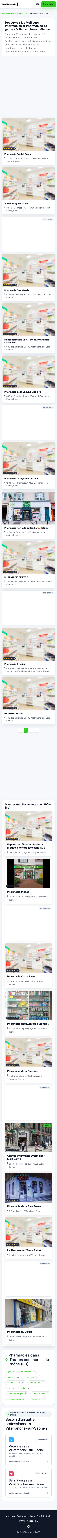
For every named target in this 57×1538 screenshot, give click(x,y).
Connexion (48, 4)
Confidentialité (44, 1516)
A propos (10, 1516)
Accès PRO (32, 1520)
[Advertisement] (28, 86)
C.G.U (22, 1520)
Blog (32, 1516)
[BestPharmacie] (13, 4)
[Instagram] (28, 1526)
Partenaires (22, 1516)
